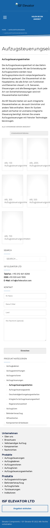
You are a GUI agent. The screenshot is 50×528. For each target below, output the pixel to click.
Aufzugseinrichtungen (15, 371)
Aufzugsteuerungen (14, 380)
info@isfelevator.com (21, 280)
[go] (43, 259)
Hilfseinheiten (12, 418)
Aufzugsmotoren (13, 376)
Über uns (8, 436)
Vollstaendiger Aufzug (15, 443)
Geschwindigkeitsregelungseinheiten (24, 394)
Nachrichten (10, 450)
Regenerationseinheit (18, 404)
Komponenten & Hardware (17, 423)
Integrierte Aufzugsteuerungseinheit (24, 399)
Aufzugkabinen (12, 366)
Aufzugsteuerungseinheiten (20, 385)
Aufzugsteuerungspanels (19, 390)
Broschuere (10, 440)
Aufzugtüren (11, 409)
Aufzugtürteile (11, 486)
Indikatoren (10, 493)
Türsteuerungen (12, 489)
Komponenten (11, 446)
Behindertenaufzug (14, 413)
